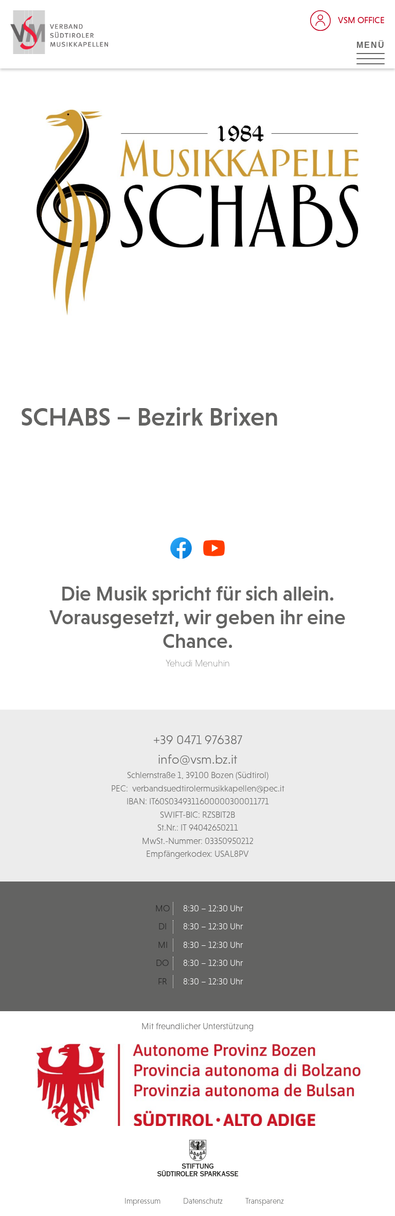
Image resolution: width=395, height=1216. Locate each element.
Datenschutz (203, 1200)
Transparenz (264, 1200)
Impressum (142, 1200)
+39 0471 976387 (197, 739)
